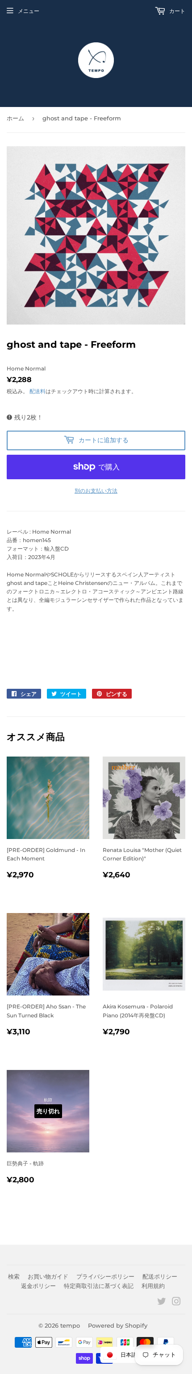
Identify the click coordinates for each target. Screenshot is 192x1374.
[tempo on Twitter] (161, 1303)
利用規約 (153, 1285)
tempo (70, 1325)
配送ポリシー (159, 1276)
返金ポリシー (38, 1285)
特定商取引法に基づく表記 (99, 1285)
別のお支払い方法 (96, 490)
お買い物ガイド (48, 1276)
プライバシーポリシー (105, 1276)
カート (176, 11)
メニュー (28, 11)
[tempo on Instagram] (176, 1303)
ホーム (15, 118)
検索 (14, 1276)
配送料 (37, 391)
